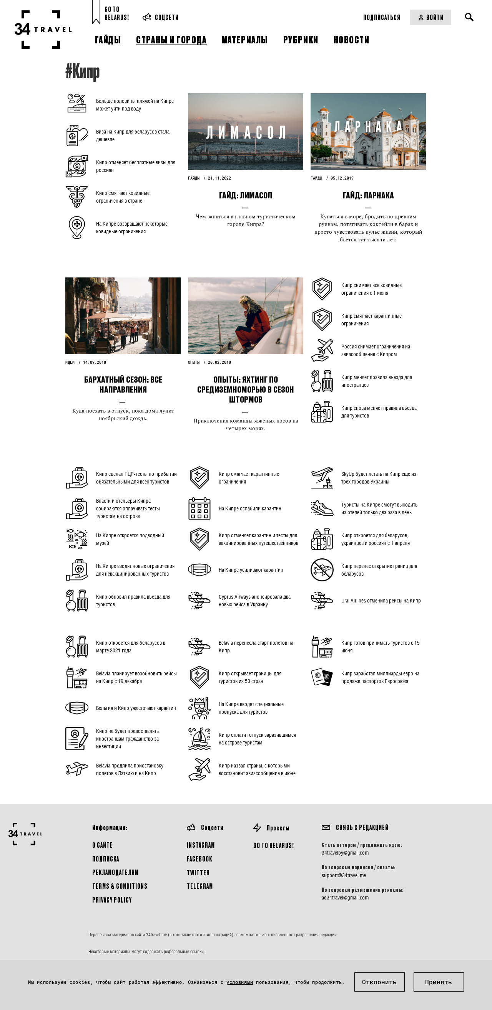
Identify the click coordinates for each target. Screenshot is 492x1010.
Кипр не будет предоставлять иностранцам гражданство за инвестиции (127, 738)
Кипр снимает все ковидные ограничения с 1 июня (371, 289)
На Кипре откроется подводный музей (130, 539)
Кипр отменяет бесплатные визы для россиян (135, 166)
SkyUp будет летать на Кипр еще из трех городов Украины (378, 477)
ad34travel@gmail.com (345, 897)
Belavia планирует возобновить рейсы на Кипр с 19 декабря (136, 677)
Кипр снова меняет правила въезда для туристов (379, 411)
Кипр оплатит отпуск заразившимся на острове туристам (257, 738)
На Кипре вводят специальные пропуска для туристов (251, 708)
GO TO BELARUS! (273, 845)
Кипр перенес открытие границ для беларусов (379, 570)
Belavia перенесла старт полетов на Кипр (256, 646)
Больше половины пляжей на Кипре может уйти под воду (135, 104)
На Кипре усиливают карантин (251, 569)
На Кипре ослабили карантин (250, 508)
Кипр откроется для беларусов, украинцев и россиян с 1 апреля (375, 539)
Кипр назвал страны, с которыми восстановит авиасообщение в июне (257, 769)
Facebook (199, 858)
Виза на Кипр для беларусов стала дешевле (133, 135)
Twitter (198, 872)
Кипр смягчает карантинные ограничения (371, 319)
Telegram (200, 885)
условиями (239, 982)
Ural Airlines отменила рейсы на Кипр (381, 600)
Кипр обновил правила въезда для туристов (133, 600)
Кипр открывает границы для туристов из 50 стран (250, 677)
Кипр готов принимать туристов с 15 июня (380, 646)
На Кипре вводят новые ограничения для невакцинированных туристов (135, 570)
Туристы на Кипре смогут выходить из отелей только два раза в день (379, 508)
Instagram (201, 844)
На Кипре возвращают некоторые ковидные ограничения (132, 227)
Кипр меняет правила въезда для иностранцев (376, 381)
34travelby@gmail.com (345, 853)
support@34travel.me (344, 875)
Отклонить (379, 982)
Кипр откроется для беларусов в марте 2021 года (130, 646)
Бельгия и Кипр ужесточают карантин (136, 708)
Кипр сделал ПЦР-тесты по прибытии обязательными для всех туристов (136, 477)
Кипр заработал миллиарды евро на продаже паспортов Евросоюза (380, 677)
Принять (438, 982)
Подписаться (382, 17)
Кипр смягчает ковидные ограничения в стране (123, 197)
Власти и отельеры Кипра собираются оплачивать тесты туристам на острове (128, 508)
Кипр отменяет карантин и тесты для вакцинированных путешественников (258, 539)
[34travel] (43, 29)
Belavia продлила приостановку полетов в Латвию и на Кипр (129, 769)
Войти (435, 17)
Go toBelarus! (117, 13)
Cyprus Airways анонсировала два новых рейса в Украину (255, 600)
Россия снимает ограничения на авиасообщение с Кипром (375, 350)
